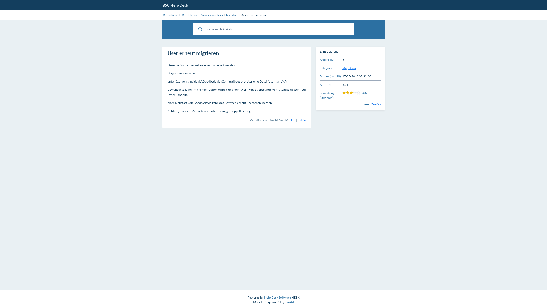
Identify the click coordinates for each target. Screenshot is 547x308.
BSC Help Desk (175, 5)
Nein (303, 120)
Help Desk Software (277, 297)
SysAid (289, 302)
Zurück (376, 104)
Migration (349, 68)
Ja (292, 120)
